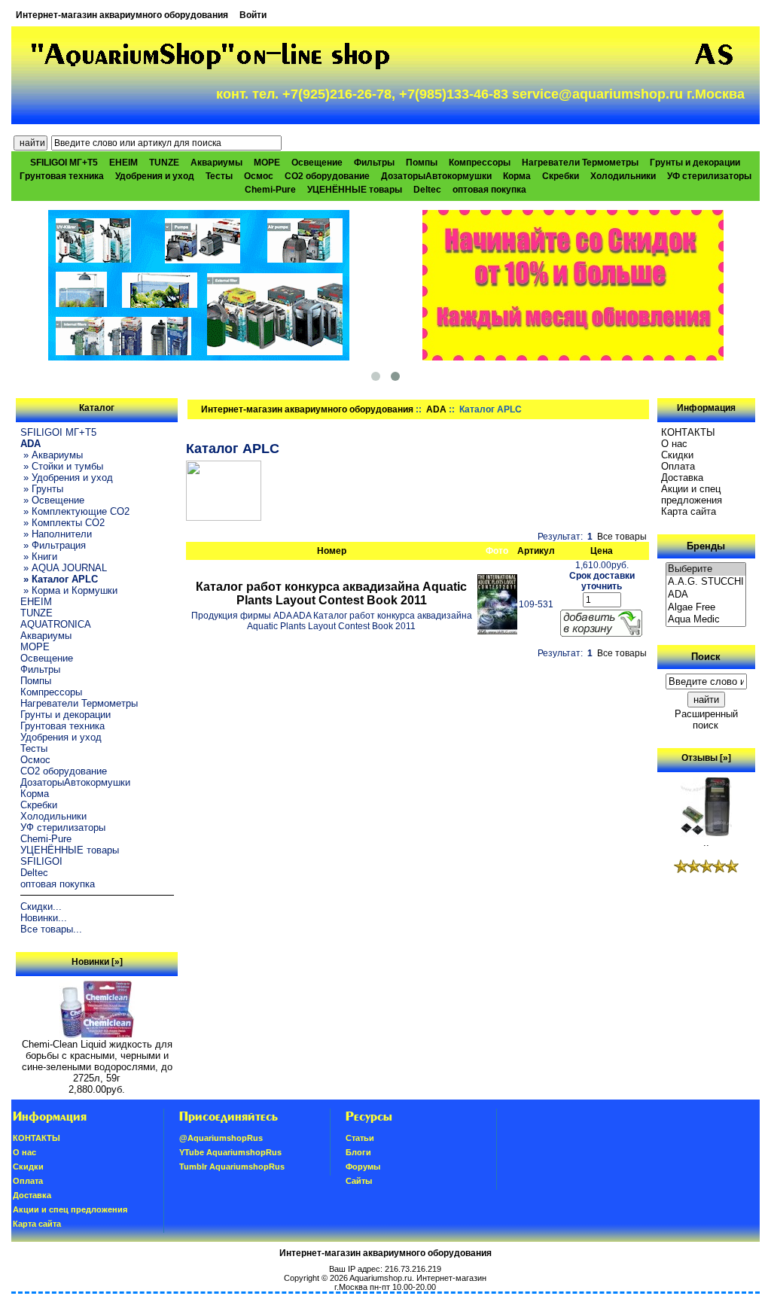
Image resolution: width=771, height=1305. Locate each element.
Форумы (363, 1166)
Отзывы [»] (706, 758)
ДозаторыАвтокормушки (436, 176)
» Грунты (41, 488)
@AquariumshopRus (221, 1137)
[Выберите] (706, 569)
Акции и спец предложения (691, 494)
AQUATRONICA (55, 624)
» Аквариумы (51, 455)
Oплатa (678, 466)
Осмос (258, 176)
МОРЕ (267, 162)
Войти (253, 15)
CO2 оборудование (327, 176)
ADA (436, 409)
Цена (601, 551)
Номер (331, 551)
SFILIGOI (41, 861)
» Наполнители (56, 534)
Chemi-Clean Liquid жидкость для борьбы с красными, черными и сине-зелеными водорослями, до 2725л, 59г (97, 1061)
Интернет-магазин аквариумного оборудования (122, 15)
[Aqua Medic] (706, 619)
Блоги (358, 1152)
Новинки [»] (97, 962)
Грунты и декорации (695, 162)
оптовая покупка (489, 189)
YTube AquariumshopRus (230, 1152)
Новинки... (43, 917)
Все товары (622, 536)
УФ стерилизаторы (709, 176)
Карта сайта (688, 511)
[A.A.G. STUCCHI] (706, 582)
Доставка (682, 477)
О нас (674, 443)
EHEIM (123, 162)
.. (706, 842)
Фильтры (374, 162)
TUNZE (164, 162)
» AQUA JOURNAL (63, 567)
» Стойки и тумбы (61, 466)
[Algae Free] (706, 607)
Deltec (427, 189)
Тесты (219, 176)
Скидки (677, 455)
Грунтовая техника (62, 176)
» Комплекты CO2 (62, 522)
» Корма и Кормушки (68, 590)
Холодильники (623, 176)
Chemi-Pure (270, 189)
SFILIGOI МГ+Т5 (64, 162)
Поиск (706, 656)
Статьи (360, 1137)
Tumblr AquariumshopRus (232, 1166)
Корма (517, 176)
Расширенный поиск (706, 719)
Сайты (359, 1180)
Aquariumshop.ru (380, 1277)
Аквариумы (216, 162)
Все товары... (51, 929)
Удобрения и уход (154, 176)
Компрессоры (479, 162)
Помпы (421, 162)
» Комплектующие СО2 (75, 511)
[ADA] (706, 595)
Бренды (706, 546)
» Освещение (52, 500)
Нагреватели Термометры (580, 162)
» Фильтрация (53, 545)
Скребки (560, 176)
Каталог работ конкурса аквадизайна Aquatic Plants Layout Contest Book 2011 (331, 593)
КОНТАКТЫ (688, 432)
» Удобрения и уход (66, 477)
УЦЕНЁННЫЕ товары (354, 189)
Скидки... (41, 906)
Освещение (317, 162)
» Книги (38, 556)
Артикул (536, 551)
